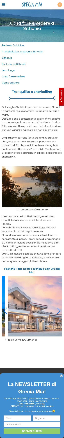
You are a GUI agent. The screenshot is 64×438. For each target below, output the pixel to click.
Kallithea (37, 257)
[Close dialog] (61, 375)
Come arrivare (10, 82)
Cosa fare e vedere (13, 76)
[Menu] (3, 5)
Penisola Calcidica (13, 45)
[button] (5, 310)
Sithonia (7, 57)
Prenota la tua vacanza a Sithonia (22, 51)
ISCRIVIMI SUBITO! (32, 431)
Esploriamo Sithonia (14, 64)
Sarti (42, 227)
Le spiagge (8, 70)
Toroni (31, 238)
